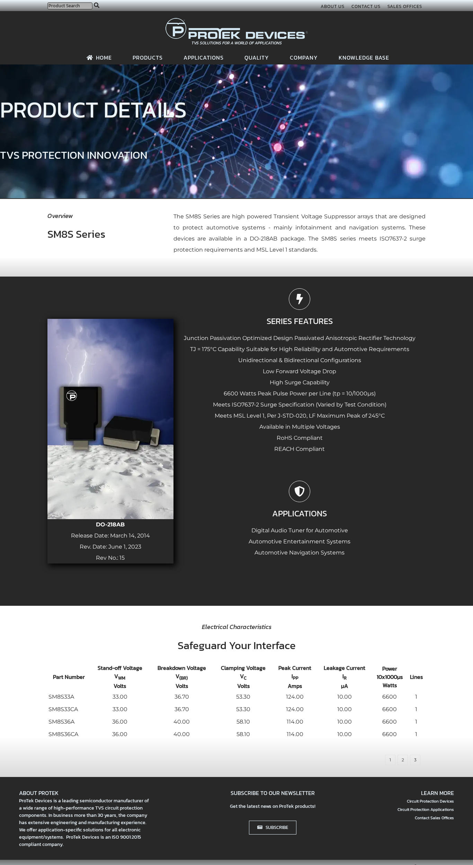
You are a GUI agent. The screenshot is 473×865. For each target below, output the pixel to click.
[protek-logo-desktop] (237, 20)
